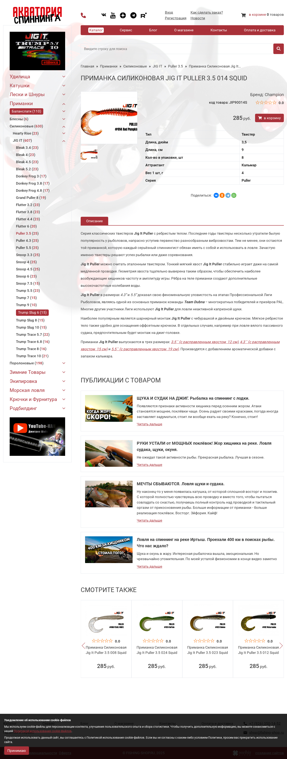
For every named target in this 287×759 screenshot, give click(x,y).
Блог (153, 30)
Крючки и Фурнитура (33, 399)
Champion (274, 94)
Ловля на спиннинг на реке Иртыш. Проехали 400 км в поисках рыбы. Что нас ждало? (206, 542)
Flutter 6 (26, 226)
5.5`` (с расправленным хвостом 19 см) (145, 349)
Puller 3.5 (26, 233)
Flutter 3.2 (27, 205)
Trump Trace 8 (30, 349)
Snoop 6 (26, 276)
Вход (169, 12)
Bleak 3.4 (26, 147)
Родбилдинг (23, 408)
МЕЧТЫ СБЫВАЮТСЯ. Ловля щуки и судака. (181, 483)
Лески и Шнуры (27, 94)
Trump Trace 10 (31, 356)
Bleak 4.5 (26, 162)
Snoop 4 (26, 262)
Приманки (21, 103)
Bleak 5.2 (26, 169)
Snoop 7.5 (27, 283)
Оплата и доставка (259, 30)
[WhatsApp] (233, 195)
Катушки (19, 85)
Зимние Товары (28, 372)
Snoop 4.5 (27, 269)
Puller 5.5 (26, 248)
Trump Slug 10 (30, 327)
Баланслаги (26, 111)
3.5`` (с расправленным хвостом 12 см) (204, 342)
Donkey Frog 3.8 (32, 183)
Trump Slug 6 (31, 312)
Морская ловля (27, 390)
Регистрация (175, 18)
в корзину (272, 118)
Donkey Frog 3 (30, 176)
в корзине (257, 14)
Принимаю (16, 750)
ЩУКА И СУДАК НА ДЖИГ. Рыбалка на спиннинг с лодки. (193, 398)
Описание (94, 221)
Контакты (219, 30)
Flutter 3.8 (27, 212)
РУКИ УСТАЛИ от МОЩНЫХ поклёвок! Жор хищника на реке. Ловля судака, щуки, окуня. (204, 446)
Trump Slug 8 (29, 320)
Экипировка (23, 381)
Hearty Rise (25, 133)
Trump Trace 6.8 (32, 342)
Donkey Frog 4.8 (32, 190)
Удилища (20, 76)
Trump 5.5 (27, 290)
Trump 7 (26, 298)
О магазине (184, 30)
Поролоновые (26, 363)
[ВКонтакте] (216, 195)
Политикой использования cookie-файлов (42, 731)
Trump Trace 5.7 (32, 334)
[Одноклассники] (222, 195)
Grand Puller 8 (30, 198)
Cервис (126, 30)
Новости (198, 18)
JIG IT (22, 140)
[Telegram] (227, 195)
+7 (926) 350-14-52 (83, 15)
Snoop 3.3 (27, 255)
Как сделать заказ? (207, 12)
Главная (87, 66)
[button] (83, 646)
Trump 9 (26, 305)
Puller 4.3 (26, 240)
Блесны (18, 119)
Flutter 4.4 (27, 219)
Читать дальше (149, 424)
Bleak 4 (25, 155)
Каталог (96, 30)
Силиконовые (26, 126)
